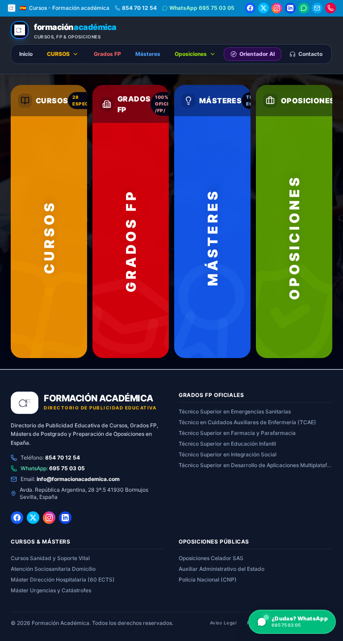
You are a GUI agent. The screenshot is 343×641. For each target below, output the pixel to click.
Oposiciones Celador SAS (211, 558)
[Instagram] (277, 8)
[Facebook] (250, 8)
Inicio (26, 54)
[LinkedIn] (290, 8)
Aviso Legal (223, 622)
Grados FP (107, 54)
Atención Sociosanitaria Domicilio (53, 568)
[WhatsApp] (303, 8)
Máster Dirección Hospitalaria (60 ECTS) (63, 579)
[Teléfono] (330, 8)
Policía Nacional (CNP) (208, 579)
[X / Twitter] (263, 8)
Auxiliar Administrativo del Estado (221, 568)
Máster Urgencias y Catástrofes (51, 590)
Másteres (147, 54)
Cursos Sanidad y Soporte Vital (50, 558)
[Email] (317, 8)
